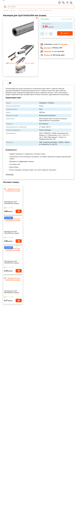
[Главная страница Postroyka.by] (11, 2)
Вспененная (9, 174)
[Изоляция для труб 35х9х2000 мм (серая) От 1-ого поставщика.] (13, 219)
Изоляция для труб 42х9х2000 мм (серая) (11, 202)
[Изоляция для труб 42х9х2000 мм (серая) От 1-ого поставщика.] (13, 190)
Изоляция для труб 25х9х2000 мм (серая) (11, 262)
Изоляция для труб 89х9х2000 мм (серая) (11, 291)
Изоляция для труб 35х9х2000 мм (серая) (11, 232)
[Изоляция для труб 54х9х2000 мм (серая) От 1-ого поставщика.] (20, 44)
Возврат (47, 55)
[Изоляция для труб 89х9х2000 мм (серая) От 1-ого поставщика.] (13, 279)
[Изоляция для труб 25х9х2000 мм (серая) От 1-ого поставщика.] (13, 249)
